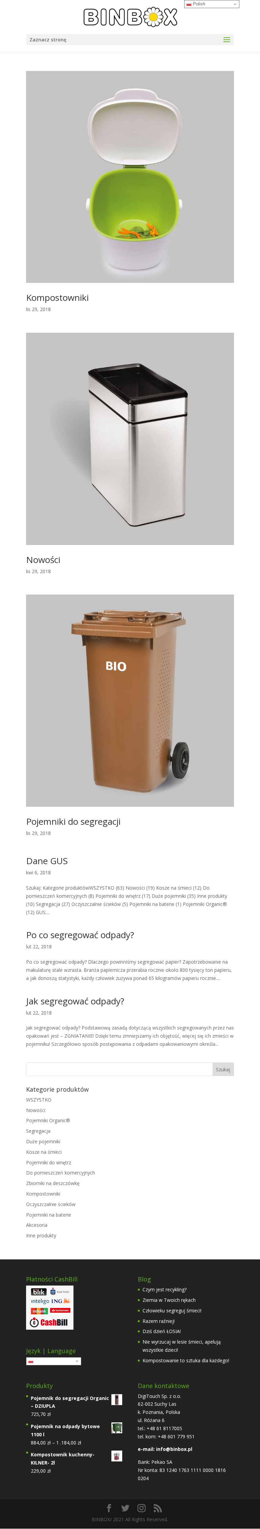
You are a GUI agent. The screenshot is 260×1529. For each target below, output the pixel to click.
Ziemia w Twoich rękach (169, 1300)
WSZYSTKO (38, 1099)
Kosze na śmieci (44, 1152)
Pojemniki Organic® (48, 1120)
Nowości (43, 559)
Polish (40, 1360)
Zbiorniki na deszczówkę (53, 1183)
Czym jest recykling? (165, 1289)
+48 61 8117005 (163, 1428)
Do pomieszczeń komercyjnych (60, 1172)
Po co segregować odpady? (80, 935)
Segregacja (38, 1131)
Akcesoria (36, 1225)
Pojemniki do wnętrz (48, 1162)
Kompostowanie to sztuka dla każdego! (186, 1360)
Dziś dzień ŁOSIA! (162, 1331)
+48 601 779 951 (176, 1436)
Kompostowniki (57, 297)
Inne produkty (41, 1235)
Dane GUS (47, 861)
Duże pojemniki (43, 1141)
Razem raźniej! (159, 1321)
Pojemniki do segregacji (73, 821)
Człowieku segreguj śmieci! (172, 1310)
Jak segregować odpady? (75, 1001)
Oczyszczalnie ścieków (50, 1204)
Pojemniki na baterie (48, 1215)
